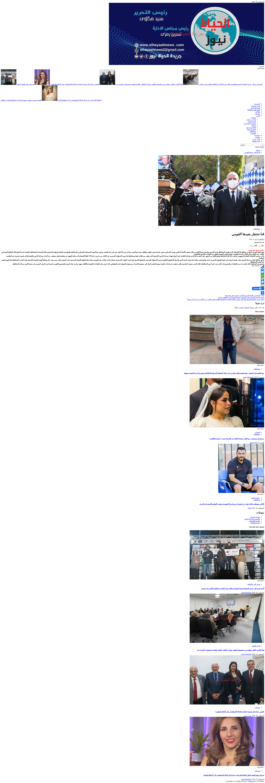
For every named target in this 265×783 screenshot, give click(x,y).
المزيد (258, 116)
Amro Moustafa (248, 377)
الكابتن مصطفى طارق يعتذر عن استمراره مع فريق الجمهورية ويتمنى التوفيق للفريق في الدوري (231, 504)
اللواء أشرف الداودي (246, 295)
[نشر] (132, 293)
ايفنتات (253, 125)
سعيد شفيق (247, 716)
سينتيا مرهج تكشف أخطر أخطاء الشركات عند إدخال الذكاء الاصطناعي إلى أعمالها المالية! (233, 775)
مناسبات (257, 135)
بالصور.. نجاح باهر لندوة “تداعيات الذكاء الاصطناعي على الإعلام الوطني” (74, 84)
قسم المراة (252, 121)
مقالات (257, 112)
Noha (252, 443)
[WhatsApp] (132, 275)
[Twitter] (132, 272)
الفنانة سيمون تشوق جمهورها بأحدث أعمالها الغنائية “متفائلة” (51, 100)
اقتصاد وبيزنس (251, 127)
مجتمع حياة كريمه (250, 123)
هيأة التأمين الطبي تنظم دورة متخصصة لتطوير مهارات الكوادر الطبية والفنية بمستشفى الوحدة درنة (149, 84)
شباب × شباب (251, 119)
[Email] (132, 285)
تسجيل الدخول (255, 517)
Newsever (251, 781)
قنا (226, 295)
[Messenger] (132, 282)
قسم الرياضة (255, 108)
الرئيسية (257, 104)
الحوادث (253, 133)
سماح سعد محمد (233, 295)
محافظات (252, 131)
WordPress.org (255, 523)
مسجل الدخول (249, 307)
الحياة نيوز (256, 295)
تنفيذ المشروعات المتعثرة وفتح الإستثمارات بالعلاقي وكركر (241, 297)
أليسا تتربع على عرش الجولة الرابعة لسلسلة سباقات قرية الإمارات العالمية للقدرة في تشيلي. (232, 588)
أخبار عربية (256, 139)
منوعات (257, 114)
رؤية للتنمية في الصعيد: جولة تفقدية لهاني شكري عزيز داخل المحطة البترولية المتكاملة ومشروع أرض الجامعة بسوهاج (224, 373)
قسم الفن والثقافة (253, 110)
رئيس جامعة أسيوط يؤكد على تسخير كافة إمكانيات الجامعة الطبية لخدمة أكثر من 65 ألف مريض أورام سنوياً (225, 299)
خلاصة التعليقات (254, 521)
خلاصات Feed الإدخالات (252, 519)
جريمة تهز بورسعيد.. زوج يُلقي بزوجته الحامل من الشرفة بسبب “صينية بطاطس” (236, 438)
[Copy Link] (132, 278)
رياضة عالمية (255, 498)
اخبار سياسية (255, 106)
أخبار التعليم (256, 141)
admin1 (261, 239)
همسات (253, 118)
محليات (257, 137)
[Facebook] (132, 268)
